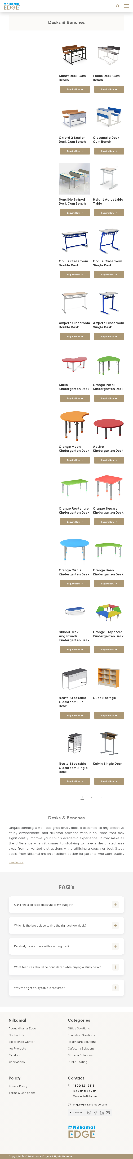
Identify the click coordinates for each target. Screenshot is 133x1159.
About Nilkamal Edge (22, 1028)
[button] (126, 6)
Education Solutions (81, 1035)
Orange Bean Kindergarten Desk (108, 572)
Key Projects (17, 1048)
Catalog (14, 1055)
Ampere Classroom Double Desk (74, 325)
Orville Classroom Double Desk (73, 263)
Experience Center (22, 1042)
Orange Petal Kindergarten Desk (108, 387)
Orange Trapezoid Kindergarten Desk (108, 634)
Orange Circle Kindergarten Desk (74, 572)
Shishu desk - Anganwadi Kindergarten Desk (74, 636)
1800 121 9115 (84, 1085)
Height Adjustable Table (108, 201)
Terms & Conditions (22, 1093)
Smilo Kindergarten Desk (74, 387)
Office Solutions (79, 1028)
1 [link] (82, 797)
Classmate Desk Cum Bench (106, 140)
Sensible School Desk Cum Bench (72, 201)
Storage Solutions (80, 1055)
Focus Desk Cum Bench (106, 78)
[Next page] (101, 797)
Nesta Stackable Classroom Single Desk (73, 768)
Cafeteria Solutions (81, 1048)
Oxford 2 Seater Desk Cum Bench (72, 140)
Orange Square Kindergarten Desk (108, 510)
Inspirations (17, 1062)
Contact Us (16, 1035)
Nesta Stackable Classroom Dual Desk (72, 702)
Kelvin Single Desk (108, 764)
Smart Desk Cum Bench (72, 78)
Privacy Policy (18, 1086)
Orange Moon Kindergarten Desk (74, 449)
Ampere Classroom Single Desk (108, 325)
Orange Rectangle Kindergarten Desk (74, 510)
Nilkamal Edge (40, 1156)
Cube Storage (104, 698)
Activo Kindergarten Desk (108, 449)
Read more (16, 862)
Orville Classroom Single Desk (107, 263)
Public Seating (77, 1062)
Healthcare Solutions (82, 1042)
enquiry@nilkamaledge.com (90, 1104)
